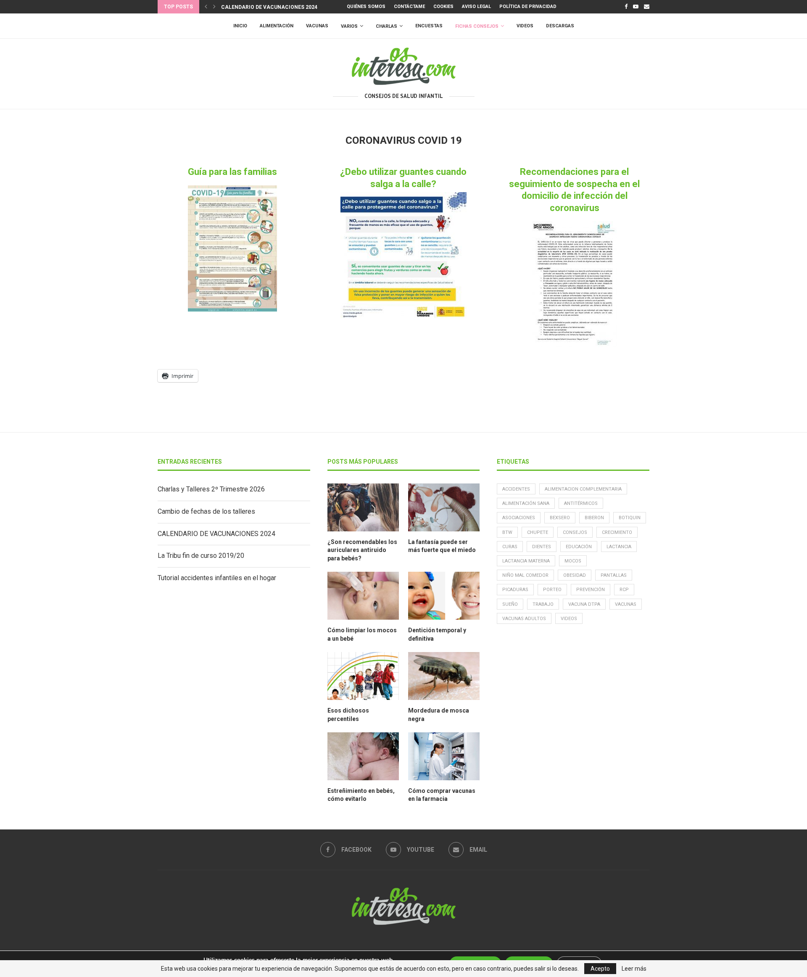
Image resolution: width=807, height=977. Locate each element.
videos (569, 618)
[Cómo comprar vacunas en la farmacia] (444, 756)
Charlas (386, 26)
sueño (510, 604)
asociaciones (518, 517)
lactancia (619, 546)
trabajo (543, 604)
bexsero (560, 517)
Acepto (600, 968)
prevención (590, 589)
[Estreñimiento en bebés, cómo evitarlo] (363, 756)
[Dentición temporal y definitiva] (444, 596)
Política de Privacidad (527, 6)
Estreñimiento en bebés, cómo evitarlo (361, 795)
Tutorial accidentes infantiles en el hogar (217, 578)
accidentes (516, 489)
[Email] (646, 6)
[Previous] (206, 6)
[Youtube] (635, 6)
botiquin (630, 517)
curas (509, 546)
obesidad (574, 575)
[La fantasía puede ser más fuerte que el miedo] (444, 507)
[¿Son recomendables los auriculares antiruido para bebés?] (363, 507)
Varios (349, 26)
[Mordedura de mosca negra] (444, 676)
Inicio (240, 26)
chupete (537, 532)
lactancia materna (526, 561)
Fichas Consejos (476, 26)
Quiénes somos (366, 6)
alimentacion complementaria (583, 489)
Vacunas (317, 26)
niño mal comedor (525, 575)
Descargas (560, 26)
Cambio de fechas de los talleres (206, 511)
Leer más (634, 969)
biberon (594, 517)
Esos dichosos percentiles (348, 714)
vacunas (625, 604)
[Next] (214, 6)
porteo (552, 589)
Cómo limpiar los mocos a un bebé (362, 634)
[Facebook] (626, 6)
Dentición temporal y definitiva (437, 634)
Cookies (443, 6)
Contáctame (409, 6)
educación (579, 546)
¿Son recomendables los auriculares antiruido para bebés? (362, 550)
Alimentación (276, 26)
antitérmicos (581, 503)
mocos (572, 561)
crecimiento (617, 532)
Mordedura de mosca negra (438, 714)
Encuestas (429, 26)
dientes (541, 546)
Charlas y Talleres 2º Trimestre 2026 (211, 489)
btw (507, 532)
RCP (624, 589)
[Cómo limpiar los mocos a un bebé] (363, 596)
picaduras (515, 589)
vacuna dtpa (584, 604)
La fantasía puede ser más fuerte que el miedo (442, 546)
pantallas (614, 575)
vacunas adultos (524, 618)
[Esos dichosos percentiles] (363, 676)
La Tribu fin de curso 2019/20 (201, 556)
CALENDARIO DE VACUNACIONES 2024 (269, 7)
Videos (525, 26)
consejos (575, 532)
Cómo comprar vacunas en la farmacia (441, 795)
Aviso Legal (476, 6)
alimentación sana (525, 503)
